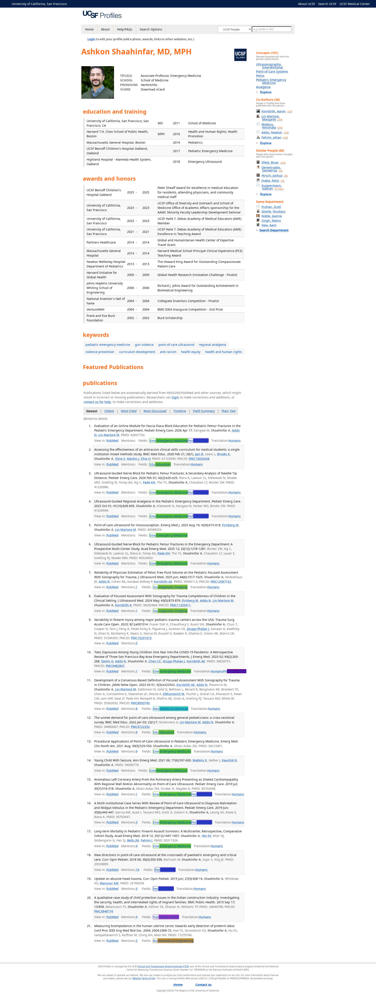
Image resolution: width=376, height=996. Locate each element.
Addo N (104, 581)
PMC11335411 (180, 605)
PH (234, 671)
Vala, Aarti (269, 225)
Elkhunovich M (173, 694)
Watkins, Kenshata (272, 125)
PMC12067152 (221, 581)
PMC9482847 (115, 666)
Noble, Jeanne (272, 216)
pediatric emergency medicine (108, 345)
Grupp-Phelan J (198, 629)
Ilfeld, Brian (274, 162)
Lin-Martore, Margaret (272, 117)
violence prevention (100, 352)
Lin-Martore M (108, 435)
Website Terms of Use (144, 978)
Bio (173, 941)
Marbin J (133, 459)
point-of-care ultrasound (176, 345)
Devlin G (107, 661)
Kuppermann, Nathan (273, 187)
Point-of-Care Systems (272, 71)
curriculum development (137, 352)
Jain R (199, 454)
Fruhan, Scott (271, 207)
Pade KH (149, 482)
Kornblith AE (163, 581)
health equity (190, 352)
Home (89, 29)
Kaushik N (229, 760)
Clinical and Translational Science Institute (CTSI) (163, 966)
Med (170, 709)
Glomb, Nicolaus (273, 211)
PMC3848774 (103, 911)
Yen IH (206, 836)
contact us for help (97, 402)
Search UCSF (327, 4)
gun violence (144, 345)
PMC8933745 (140, 703)
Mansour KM (109, 883)
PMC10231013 (141, 638)
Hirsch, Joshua (275, 175)
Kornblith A (123, 605)
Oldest (109, 411)
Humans (234, 440)
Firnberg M (230, 525)
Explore (266, 92)
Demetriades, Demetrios (272, 169)
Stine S (120, 459)
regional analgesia (212, 345)
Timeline (179, 411)
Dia (170, 587)
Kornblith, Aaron (277, 111)
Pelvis (260, 76)
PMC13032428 (199, 459)
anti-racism (168, 352)
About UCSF (306, 4)
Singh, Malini (271, 220)
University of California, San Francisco (39, 4)
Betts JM (133, 840)
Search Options (151, 29)
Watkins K (200, 760)
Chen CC (155, 661)
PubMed (112, 440)
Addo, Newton (275, 132)
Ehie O (145, 459)
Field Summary (204, 411)
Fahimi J (146, 840)
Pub (166, 917)
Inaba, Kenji (273, 180)
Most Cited (129, 411)
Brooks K (223, 454)
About (105, 29)
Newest (91, 411)
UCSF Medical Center (354, 4)
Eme (168, 440)
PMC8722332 (140, 727)
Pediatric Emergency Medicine (271, 81)
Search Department (274, 230)
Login (91, 39)
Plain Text (229, 411)
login (175, 397)
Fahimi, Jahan (275, 137)
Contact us (203, 985)
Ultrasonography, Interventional (269, 65)
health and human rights (223, 352)
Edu (160, 464)
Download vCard (153, 89)
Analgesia (263, 87)
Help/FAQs (124, 29)
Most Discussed (155, 411)
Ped (198, 440)
